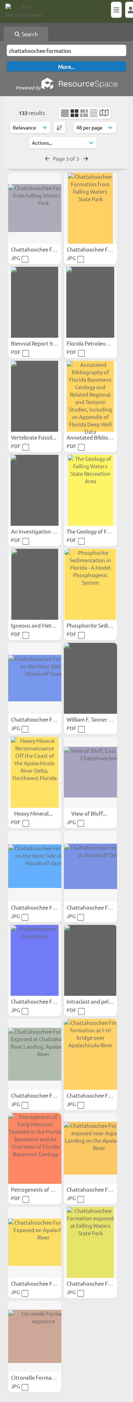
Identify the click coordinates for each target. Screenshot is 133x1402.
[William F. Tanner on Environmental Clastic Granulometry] (90, 678)
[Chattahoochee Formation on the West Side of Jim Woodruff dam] (34, 866)
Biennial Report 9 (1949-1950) (46, 343)
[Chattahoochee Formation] (34, 960)
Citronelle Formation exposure (48, 1377)
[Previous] (47, 158)
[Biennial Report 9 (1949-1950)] (34, 302)
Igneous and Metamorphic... (45, 625)
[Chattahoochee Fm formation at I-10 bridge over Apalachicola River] (90, 1054)
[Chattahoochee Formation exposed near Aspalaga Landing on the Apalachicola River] (90, 1148)
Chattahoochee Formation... (45, 249)
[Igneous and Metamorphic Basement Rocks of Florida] (34, 584)
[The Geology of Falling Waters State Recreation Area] (90, 490)
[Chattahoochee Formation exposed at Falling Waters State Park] (90, 1242)
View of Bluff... (89, 813)
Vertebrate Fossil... (34, 437)
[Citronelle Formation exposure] (34, 1336)
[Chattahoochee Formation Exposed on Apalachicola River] (34, 1242)
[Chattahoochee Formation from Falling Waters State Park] (34, 208)
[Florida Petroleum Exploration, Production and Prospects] (90, 302)
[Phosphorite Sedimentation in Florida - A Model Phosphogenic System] (90, 584)
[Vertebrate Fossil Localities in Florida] (34, 396)
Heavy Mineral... (34, 813)
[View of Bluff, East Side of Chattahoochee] (90, 772)
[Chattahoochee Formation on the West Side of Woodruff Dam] (34, 678)
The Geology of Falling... (96, 531)
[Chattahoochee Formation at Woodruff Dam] (90, 866)
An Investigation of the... (41, 531)
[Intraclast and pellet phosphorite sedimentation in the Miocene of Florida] (90, 960)
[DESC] (59, 127)
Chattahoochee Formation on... (49, 719)
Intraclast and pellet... (93, 1001)
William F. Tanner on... (93, 719)
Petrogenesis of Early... (39, 1189)
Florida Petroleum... (91, 343)
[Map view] (104, 113)
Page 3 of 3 (66, 158)
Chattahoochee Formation (43, 1001)
